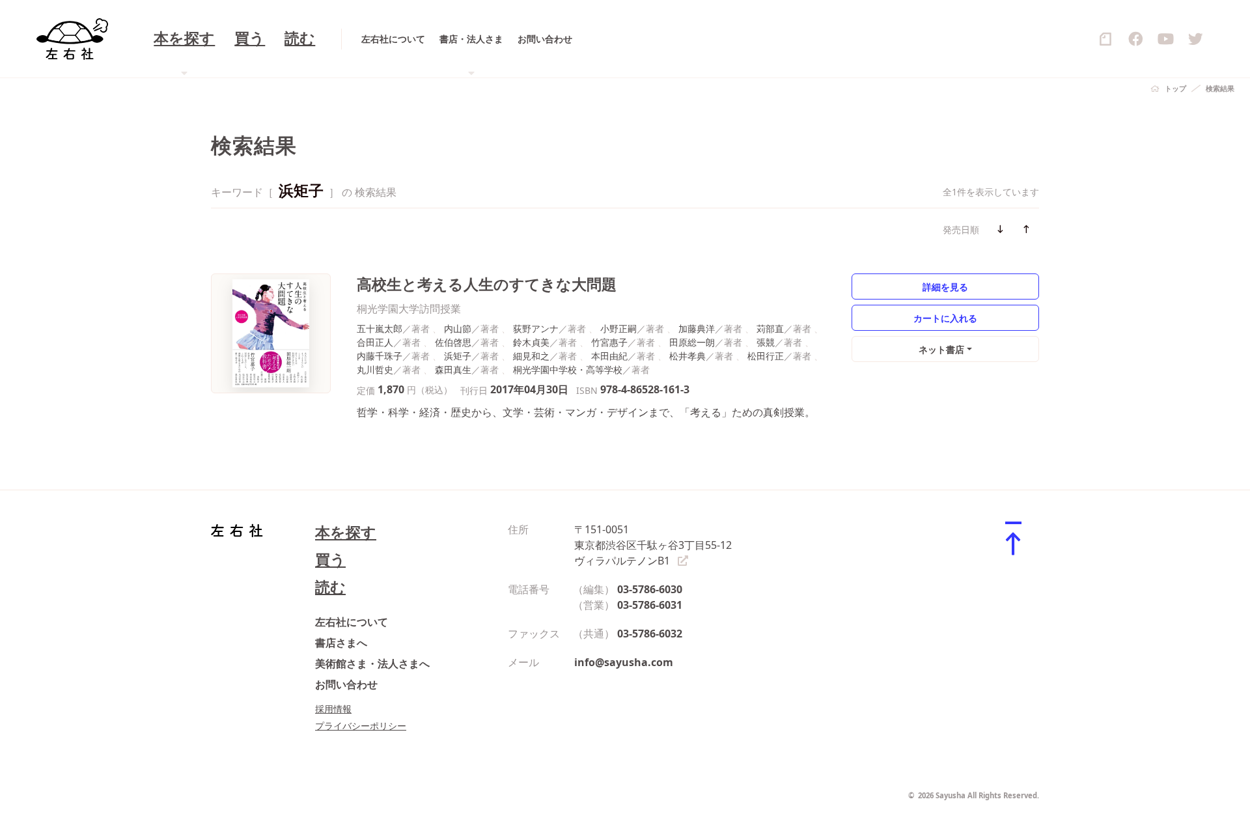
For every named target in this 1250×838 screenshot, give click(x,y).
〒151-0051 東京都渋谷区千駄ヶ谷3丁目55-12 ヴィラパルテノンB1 (653, 545)
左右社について (393, 39)
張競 (766, 342)
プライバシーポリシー (360, 725)
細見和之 (531, 356)
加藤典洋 (696, 328)
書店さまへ (341, 642)
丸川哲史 (375, 369)
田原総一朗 (692, 342)
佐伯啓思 (453, 342)
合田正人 (375, 342)
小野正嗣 (618, 328)
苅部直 (770, 328)
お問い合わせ (545, 39)
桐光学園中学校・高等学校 (567, 369)
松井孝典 (687, 356)
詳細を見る (945, 287)
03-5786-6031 (649, 605)
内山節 (457, 328)
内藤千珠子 (379, 356)
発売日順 (961, 229)
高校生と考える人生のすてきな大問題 (487, 284)
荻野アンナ (536, 328)
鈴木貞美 (531, 342)
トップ (1175, 88)
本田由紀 (609, 356)
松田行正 (765, 356)
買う (249, 39)
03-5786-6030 (649, 589)
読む (300, 39)
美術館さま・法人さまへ (372, 663)
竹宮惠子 (609, 342)
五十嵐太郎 (379, 328)
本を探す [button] (184, 39)
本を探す (345, 532)
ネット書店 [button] (941, 349)
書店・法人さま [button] (471, 39)
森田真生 (453, 369)
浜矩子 (457, 356)
